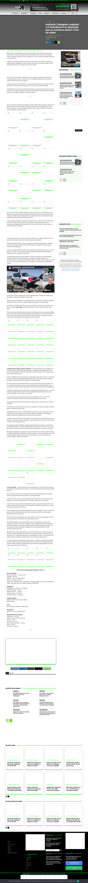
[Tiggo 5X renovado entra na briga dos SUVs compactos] (9, 712)
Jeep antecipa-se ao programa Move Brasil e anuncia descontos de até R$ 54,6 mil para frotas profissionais (21, 704)
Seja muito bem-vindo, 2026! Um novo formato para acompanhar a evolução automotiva (47, 713)
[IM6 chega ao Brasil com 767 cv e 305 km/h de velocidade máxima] (73, 777)
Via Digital (16, 709)
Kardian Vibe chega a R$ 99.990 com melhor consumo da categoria (54, 789)
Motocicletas (70, 760)
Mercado (15, 691)
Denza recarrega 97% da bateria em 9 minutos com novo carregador (66, 96)
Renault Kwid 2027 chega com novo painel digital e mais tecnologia (53, 845)
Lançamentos (50, 784)
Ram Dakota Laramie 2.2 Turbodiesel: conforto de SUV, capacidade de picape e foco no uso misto (70, 247)
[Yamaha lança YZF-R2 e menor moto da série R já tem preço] (73, 752)
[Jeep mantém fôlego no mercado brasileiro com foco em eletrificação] (9, 694)
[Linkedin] (50, 42)
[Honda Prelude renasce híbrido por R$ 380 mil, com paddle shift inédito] (14, 777)
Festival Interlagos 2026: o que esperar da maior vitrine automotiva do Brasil (73, 858)
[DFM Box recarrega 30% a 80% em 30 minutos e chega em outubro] (78, 85)
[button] (76, 13)
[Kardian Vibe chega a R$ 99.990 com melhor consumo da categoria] (54, 777)
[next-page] (10, 720)
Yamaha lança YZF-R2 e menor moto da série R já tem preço (73, 764)
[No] (86, 881)
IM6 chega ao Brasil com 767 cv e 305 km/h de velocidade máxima (73, 789)
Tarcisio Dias (43, 709)
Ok (77, 881)
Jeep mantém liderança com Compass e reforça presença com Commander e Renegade (46, 704)
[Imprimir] (52, 42)
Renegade (12, 673)
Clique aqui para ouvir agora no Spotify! (70, 269)
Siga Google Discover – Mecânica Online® (75, 863)
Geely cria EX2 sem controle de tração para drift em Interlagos (34, 789)
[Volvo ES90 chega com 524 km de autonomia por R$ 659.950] (78, 76)
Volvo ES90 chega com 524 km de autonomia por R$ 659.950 (13, 764)
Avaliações (49, 21)
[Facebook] (47, 42)
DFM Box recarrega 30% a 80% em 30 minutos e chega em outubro (67, 87)
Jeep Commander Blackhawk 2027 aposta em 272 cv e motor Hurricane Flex (70, 236)
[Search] (61, 850)
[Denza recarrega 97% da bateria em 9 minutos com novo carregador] (78, 94)
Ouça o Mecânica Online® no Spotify (74, 868)
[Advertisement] (30, 72)
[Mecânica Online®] (20, 7)
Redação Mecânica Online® (54, 35)
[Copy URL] (55, 42)
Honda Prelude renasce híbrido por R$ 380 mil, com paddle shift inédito (14, 789)
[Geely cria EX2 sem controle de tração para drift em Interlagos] (34, 777)
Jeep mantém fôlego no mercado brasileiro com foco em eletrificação (21, 695)
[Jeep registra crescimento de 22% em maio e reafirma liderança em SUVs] (35, 694)
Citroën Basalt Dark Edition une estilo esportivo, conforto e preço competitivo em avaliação (70, 230)
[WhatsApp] (58, 42)
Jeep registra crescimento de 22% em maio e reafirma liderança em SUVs (46, 695)
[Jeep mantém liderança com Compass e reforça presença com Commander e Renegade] (35, 703)
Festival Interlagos (66, 74)
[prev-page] (7, 720)
